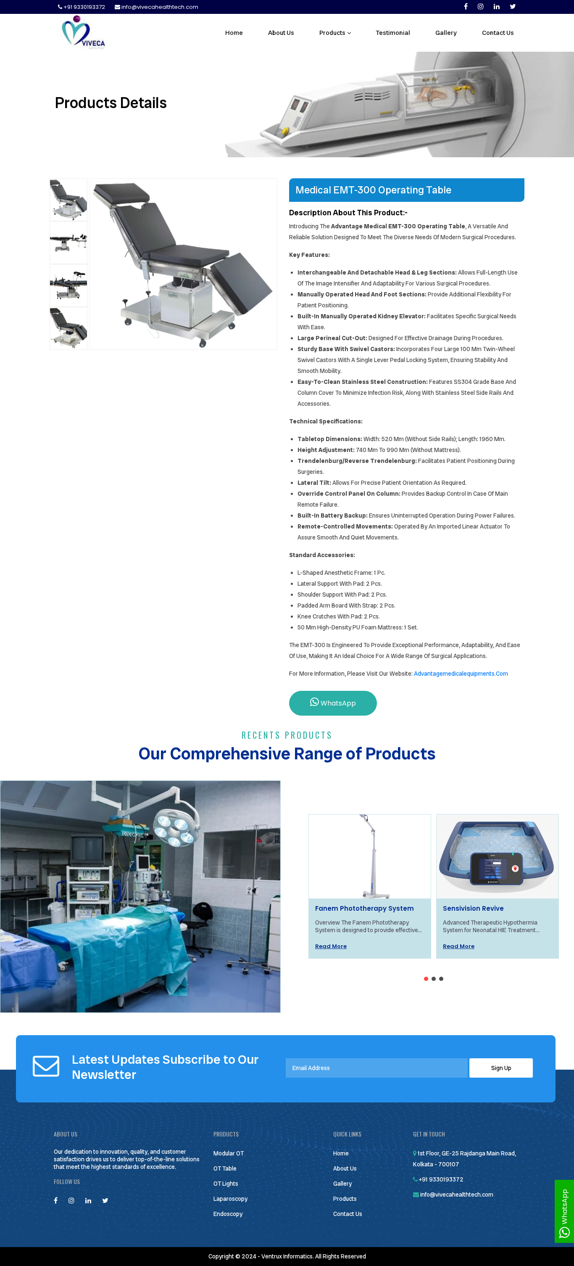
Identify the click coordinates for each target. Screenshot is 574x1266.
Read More (331, 946)
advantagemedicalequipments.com (461, 673)
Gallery (446, 33)
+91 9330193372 (84, 7)
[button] (426, 979)
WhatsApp (337, 703)
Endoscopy (227, 1214)
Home (234, 33)
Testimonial (393, 33)
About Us (281, 33)
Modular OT (228, 1153)
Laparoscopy (230, 1199)
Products (332, 33)
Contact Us (498, 33)
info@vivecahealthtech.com (159, 7)
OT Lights (225, 1183)
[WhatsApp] (564, 1234)
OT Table (225, 1168)
